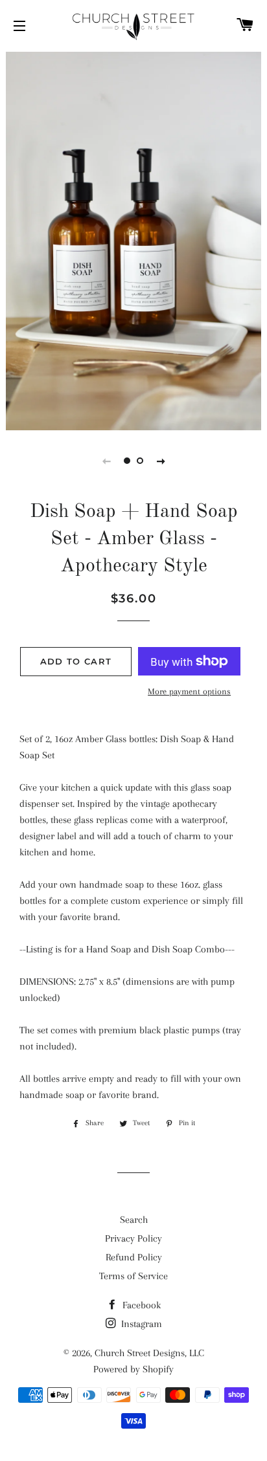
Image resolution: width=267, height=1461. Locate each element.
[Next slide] (160, 460)
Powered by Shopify (133, 1369)
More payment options (189, 691)
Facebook (140, 1305)
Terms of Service (133, 1276)
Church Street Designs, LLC (149, 1353)
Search (134, 1219)
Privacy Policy (133, 1238)
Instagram (140, 1324)
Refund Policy (134, 1257)
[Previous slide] (106, 460)
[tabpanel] (133, 239)
